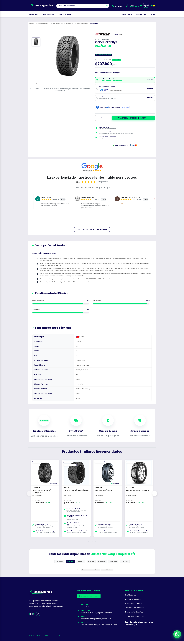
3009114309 (85, 607)
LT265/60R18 (113, 561)
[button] (153, 6)
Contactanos (126, 14)
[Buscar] (107, 6)
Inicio (31, 24)
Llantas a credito (65, 14)
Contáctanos (130, 595)
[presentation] (29, 493)
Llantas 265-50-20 (107, 570)
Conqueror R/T (81, 24)
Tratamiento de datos (134, 612)
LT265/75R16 (101, 561)
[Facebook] (31, 614)
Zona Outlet (50, 14)
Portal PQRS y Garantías (134, 616)
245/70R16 (91, 561)
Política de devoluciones (135, 608)
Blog (153, 14)
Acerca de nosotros (133, 599)
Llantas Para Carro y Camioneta (49, 24)
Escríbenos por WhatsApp (89, 596)
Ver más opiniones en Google (93, 229)
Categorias (33, 14)
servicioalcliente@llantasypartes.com (96, 619)
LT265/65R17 (59, 561)
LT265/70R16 (124, 561)
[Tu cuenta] (127, 6)
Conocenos (142, 14)
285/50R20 (81, 561)
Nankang (69, 24)
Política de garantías (133, 603)
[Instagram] (38, 614)
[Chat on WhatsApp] (177, 634)
